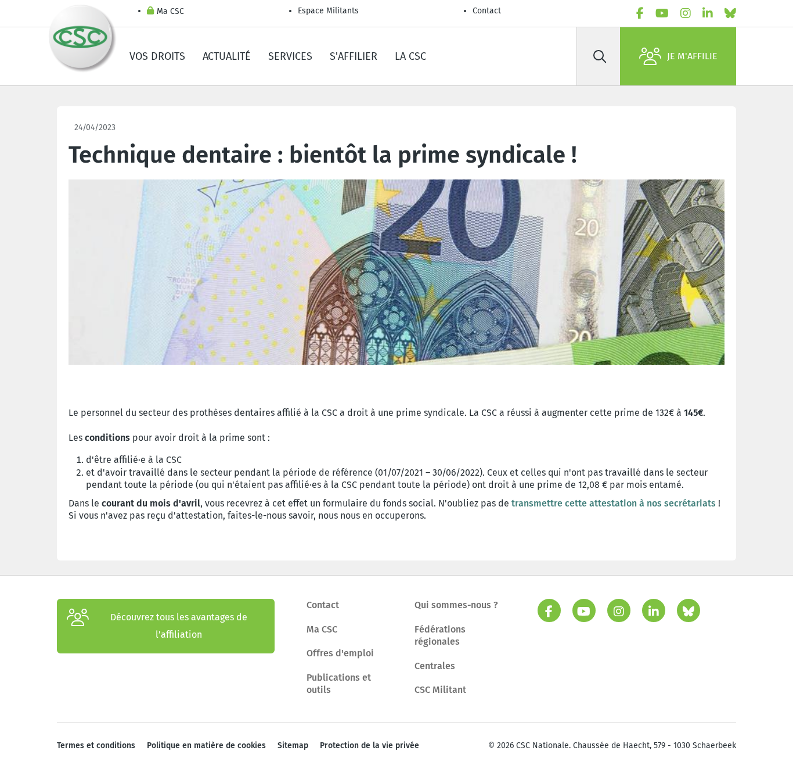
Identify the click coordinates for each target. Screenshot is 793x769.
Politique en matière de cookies (206, 745)
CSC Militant (440, 689)
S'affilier (353, 56)
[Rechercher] (599, 56)
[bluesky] (730, 13)
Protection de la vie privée (369, 745)
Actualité (227, 56)
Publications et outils (339, 684)
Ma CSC (170, 11)
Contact (487, 11)
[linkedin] (708, 13)
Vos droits (157, 56)
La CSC (410, 56)
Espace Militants (328, 11)
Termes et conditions (96, 745)
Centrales (434, 665)
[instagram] (686, 13)
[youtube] (662, 13)
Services (290, 56)
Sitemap (292, 745)
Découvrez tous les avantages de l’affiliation (178, 626)
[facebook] (640, 13)
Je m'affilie (692, 56)
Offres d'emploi (340, 653)
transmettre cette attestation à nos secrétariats (613, 503)
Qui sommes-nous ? (456, 604)
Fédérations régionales (440, 636)
